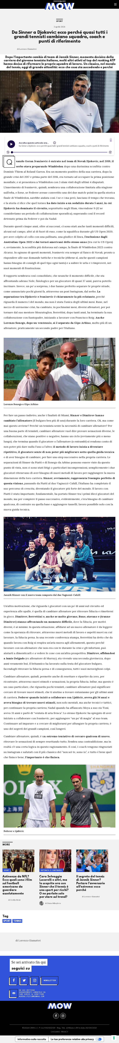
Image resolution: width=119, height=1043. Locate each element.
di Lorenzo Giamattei (26, 49)
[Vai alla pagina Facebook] (56, 1016)
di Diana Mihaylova (53, 903)
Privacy (64, 1032)
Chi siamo (55, 1032)
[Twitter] (24, 980)
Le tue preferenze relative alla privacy (72, 1039)
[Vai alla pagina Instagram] (63, 1016)
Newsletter (50, 980)
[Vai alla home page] (59, 6)
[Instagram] (35, 980)
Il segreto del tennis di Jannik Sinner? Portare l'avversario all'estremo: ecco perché (90, 883)
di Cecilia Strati (14, 900)
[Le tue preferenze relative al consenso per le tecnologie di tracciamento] (114, 1038)
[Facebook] (14, 980)
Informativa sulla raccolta (32, 1039)
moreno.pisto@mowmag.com (31, 996)
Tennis (17, 921)
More (6, 845)
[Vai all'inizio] (59, 1006)
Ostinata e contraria (51, 870)
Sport (59, 21)
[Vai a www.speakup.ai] (111, 140)
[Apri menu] (115, 4)
